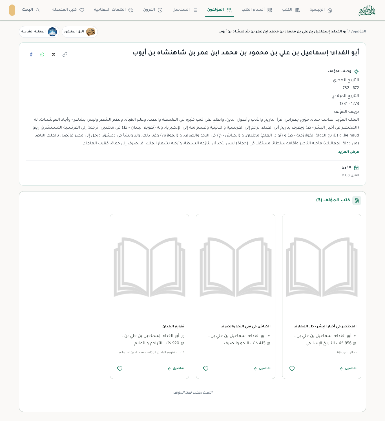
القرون (149, 10)
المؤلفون (215, 10)
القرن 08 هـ (350, 176)
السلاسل (181, 10)
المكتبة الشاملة (33, 32)
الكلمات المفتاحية (110, 10)
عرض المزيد (348, 152)
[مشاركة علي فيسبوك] (31, 54)
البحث (27, 10)
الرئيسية (317, 10)
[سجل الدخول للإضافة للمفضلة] (292, 368)
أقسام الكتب (253, 10)
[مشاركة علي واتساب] (42, 54)
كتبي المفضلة (64, 10)
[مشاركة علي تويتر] (53, 54)
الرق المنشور (74, 32)
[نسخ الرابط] (65, 54)
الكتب (287, 10)
